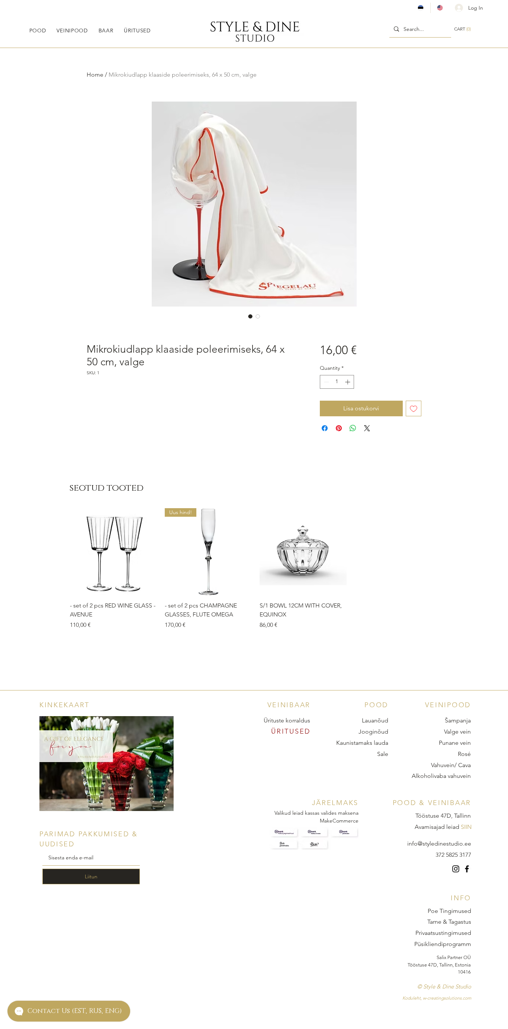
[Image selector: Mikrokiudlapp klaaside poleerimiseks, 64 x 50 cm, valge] (250, 316)
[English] (440, 8)
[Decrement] (325, 381)
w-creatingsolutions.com (447, 998)
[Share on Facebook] (324, 428)
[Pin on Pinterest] (338, 428)
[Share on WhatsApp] (352, 428)
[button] (37, 30)
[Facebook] (467, 868)
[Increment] (348, 381)
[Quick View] (113, 552)
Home (95, 74)
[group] (256, 569)
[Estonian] (420, 8)
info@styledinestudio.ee (439, 843)
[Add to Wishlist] (413, 408)
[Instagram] (455, 868)
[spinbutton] (337, 381)
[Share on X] (367, 428)
